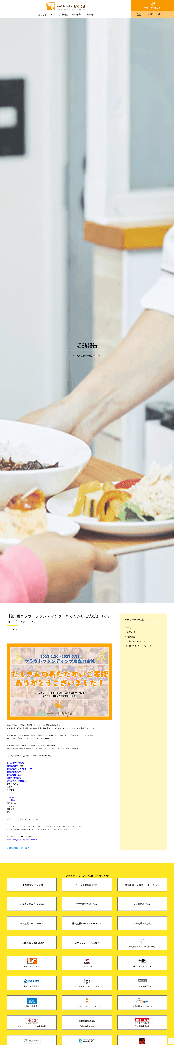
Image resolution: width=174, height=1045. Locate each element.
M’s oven (10, 797)
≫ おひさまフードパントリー (139, 646)
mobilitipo (11, 800)
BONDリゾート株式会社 (16, 781)
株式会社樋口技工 (14, 775)
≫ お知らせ (129, 632)
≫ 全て (127, 627)
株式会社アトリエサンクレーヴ (19, 769)
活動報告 (76, 14)
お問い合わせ (154, 14)
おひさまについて (47, 14)
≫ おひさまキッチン (135, 641)
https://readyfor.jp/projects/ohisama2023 (23, 840)
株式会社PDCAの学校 (15, 763)
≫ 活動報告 (129, 636)
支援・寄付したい (152, 8)
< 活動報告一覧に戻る (18, 848)
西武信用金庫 (12, 766)
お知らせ (89, 14)
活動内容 (63, 14)
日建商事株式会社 (14, 778)
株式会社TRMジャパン (16, 772)
